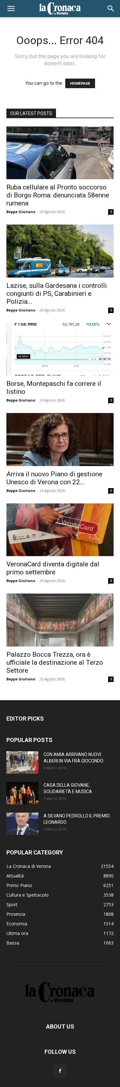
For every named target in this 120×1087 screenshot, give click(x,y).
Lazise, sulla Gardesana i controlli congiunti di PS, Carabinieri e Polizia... (56, 293)
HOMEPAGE (80, 83)
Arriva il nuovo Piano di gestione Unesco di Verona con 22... (54, 478)
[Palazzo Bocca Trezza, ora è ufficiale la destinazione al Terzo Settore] (60, 619)
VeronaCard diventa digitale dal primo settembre (52, 568)
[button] (11, 8)
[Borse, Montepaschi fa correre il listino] (60, 349)
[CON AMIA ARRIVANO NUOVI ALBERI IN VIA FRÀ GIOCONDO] (22, 762)
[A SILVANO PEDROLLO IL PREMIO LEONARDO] (22, 824)
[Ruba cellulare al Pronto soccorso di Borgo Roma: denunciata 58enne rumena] (60, 152)
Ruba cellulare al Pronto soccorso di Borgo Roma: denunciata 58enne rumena (57, 195)
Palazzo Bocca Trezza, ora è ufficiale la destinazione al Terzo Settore (54, 662)
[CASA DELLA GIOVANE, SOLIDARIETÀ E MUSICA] (22, 793)
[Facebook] (60, 1071)
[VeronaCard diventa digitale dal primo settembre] (60, 529)
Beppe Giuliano (20, 211)
